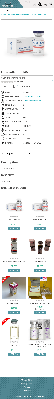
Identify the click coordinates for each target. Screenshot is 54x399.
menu (8, 10)
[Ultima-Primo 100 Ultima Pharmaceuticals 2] (26, 44)
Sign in (34, 4)
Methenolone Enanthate (32, 101)
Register (40, 4)
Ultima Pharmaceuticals (32, 97)
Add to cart (24, 87)
